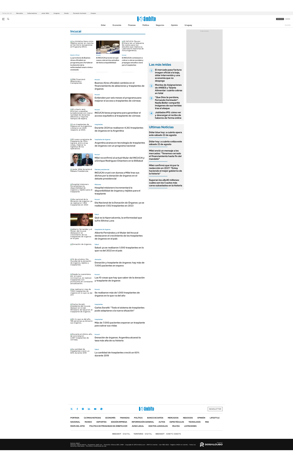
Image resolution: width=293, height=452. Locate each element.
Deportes (101, 422)
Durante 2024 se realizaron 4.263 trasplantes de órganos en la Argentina (119, 129)
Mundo (88, 422)
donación (98, 259)
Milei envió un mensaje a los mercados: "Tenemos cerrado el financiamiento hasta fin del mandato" (165, 154)
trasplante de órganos (102, 139)
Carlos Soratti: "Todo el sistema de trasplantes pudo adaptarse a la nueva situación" (119, 309)
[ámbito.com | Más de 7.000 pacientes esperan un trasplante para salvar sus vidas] (81, 324)
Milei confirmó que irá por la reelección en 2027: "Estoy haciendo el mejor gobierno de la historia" (165, 169)
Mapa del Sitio (77, 426)
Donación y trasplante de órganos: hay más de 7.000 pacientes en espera (119, 264)
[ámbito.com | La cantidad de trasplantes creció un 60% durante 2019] (81, 354)
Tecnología (195, 422)
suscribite (280, 19)
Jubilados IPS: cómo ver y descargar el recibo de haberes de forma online (168, 115)
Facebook (77, 409)
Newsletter (288, 25)
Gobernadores (32, 13)
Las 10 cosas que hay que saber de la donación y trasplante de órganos (120, 279)
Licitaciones (190, 426)
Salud (97, 214)
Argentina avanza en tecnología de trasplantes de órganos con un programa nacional (120, 144)
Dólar (103, 25)
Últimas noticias (92, 418)
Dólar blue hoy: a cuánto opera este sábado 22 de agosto (165, 134)
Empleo (93, 13)
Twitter (71, 409)
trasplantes (99, 124)
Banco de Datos (155, 418)
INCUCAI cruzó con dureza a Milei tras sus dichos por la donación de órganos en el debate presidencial (117, 175)
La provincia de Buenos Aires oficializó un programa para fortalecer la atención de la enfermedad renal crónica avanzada (81, 64)
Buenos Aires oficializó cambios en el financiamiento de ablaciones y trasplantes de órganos (119, 85)
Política (145, 25)
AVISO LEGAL (138, 426)
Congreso (57, 13)
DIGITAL (121, 434)
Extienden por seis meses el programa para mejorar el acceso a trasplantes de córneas (118, 99)
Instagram (83, 409)
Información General (143, 422)
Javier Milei (45, 13)
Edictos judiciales (158, 426)
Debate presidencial (102, 169)
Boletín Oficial (74, 55)
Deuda (66, 13)
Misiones (98, 184)
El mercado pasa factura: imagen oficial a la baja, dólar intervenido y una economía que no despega (168, 75)
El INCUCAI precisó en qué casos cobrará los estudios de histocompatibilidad (107, 60)
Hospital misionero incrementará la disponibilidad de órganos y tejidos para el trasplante (117, 190)
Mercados (19, 13)
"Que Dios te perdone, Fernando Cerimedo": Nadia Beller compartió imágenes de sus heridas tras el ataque (168, 103)
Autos (162, 422)
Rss (207, 422)
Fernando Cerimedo (79, 13)
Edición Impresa (119, 422)
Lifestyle (215, 418)
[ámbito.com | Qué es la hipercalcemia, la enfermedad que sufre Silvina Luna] (81, 219)
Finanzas (132, 25)
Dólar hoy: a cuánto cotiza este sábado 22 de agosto (165, 143)
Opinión (174, 25)
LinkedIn (89, 409)
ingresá (287, 19)
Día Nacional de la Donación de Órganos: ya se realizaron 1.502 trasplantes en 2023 (119, 204)
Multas (176, 426)
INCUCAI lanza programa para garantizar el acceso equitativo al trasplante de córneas (118, 114)
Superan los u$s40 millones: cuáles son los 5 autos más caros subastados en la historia (165, 183)
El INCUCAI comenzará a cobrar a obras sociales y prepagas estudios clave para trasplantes (132, 61)
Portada (74, 418)
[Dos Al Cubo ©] (211, 444)
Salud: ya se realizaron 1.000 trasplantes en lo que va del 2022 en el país (119, 249)
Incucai (98, 55)
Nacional (75, 422)
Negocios (160, 25)
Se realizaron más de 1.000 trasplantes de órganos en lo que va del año (117, 294)
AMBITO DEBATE (168, 434)
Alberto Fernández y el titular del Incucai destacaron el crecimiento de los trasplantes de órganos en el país (119, 235)
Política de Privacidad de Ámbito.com (108, 426)
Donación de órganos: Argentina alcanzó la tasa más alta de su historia (118, 339)
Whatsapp (101, 409)
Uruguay (188, 25)
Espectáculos (177, 422)
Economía (117, 25)
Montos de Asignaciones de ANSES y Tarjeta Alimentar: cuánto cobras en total (168, 89)
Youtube (95, 409)
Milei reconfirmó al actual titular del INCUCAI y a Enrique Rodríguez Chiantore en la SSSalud (120, 159)
